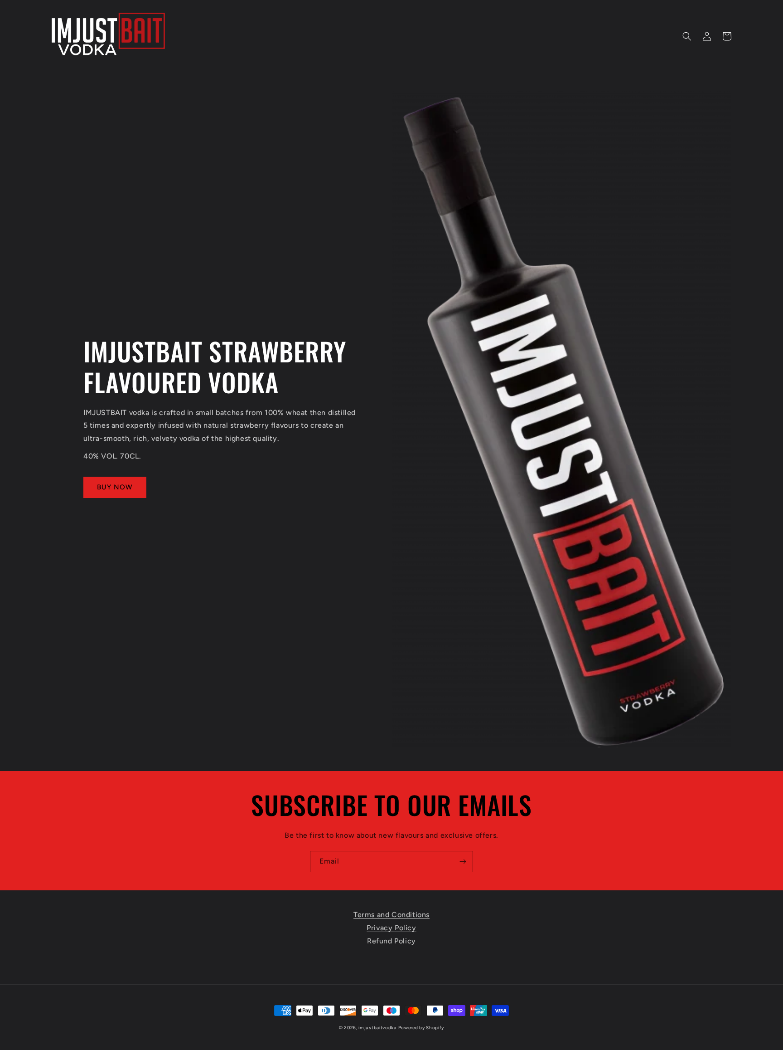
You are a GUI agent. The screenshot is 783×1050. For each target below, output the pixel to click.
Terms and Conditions (391, 914)
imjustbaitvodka (377, 1027)
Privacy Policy (391, 927)
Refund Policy (391, 941)
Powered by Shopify (421, 1027)
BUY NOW (115, 487)
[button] (687, 36)
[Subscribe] (463, 861)
